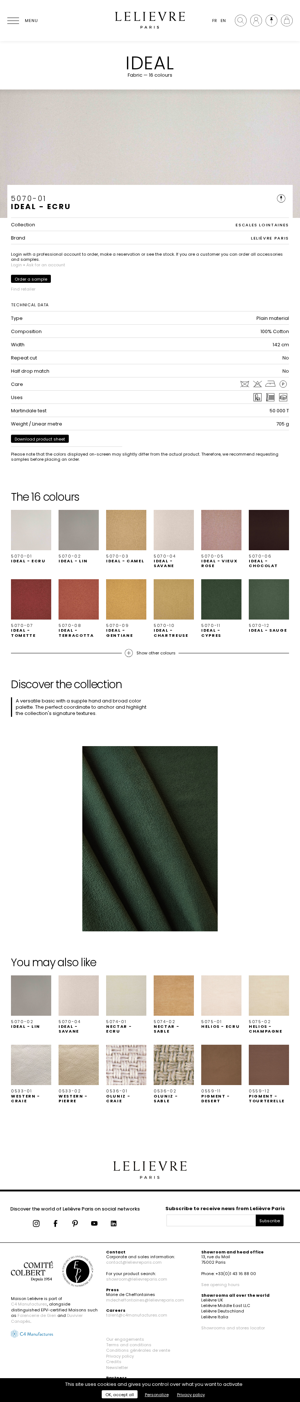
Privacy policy (120, 1356)
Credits (113, 1362)
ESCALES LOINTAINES (262, 225)
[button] (31, 536)
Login (16, 265)
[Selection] (271, 20)
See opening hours (220, 1285)
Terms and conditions (128, 1345)
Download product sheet (40, 439)
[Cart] (287, 20)
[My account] (256, 20)
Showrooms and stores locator (233, 1328)
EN (223, 20)
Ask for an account (45, 265)
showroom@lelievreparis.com (136, 1279)
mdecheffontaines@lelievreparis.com (145, 1300)
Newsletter (117, 1367)
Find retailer (23, 289)
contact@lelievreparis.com (134, 1262)
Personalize (157, 1395)
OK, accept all (119, 1395)
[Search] (241, 20)
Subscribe (269, 1221)
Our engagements (125, 1339)
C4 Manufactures (29, 1304)
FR (214, 20)
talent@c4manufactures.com (136, 1315)
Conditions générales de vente (138, 1350)
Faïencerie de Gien (37, 1315)
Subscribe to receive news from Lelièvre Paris (225, 1208)
